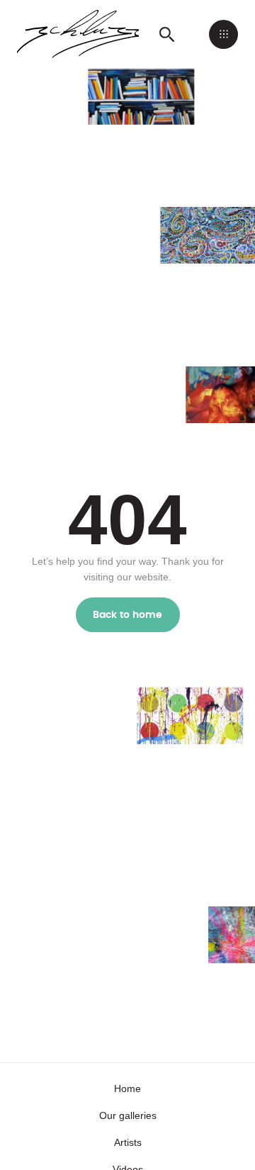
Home (127, 1088)
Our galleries (128, 1115)
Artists (128, 1142)
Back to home (128, 615)
